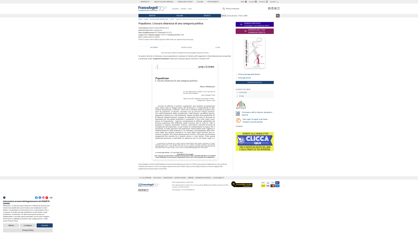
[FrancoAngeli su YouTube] (278, 8)
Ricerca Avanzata (232, 9)
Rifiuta (11, 225)
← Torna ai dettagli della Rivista (248, 74)
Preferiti (262, 2)
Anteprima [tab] (154, 47)
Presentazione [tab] (186, 47)
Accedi (251, 2)
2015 (172, 19)
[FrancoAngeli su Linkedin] (272, 8)
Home (140, 19)
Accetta (44, 225)
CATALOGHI (157, 178)
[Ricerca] (278, 15)
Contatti (183, 9)
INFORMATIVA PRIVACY (204, 178)
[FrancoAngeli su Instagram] (275, 8)
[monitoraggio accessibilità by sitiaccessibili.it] (242, 182)
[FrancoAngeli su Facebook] (269, 8)
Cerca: (223, 16)
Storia (241, 96)
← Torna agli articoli (243, 78)
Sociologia (243, 92)
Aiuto (190, 9)
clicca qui (190, 39)
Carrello (272, 2)
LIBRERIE (191, 178)
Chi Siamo (175, 9)
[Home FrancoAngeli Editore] (152, 8)
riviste (146, 19)
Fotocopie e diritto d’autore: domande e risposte (257, 113)
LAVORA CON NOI (180, 178)
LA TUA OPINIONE (145, 178)
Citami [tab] (217, 47)
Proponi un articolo (255, 82)
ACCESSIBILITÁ (218, 178)
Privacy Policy (27, 230)
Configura (28, 225)
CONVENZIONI (167, 178)
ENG (242, 2)
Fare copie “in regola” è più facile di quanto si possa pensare (255, 120)
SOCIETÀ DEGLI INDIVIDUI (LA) (159, 19)
